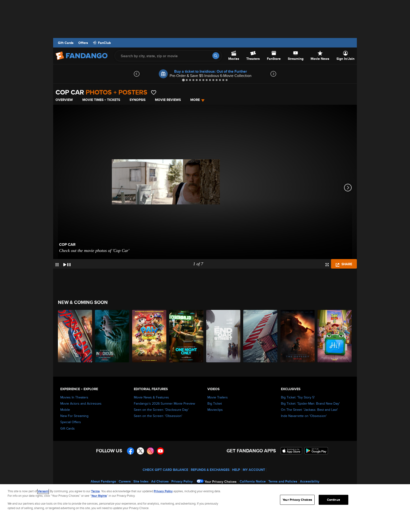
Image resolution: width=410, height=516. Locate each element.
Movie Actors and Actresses (81, 403)
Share (346, 264)
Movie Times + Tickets (101, 99)
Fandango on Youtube (160, 450)
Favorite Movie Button (153, 92)
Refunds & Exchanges (210, 469)
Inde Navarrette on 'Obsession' (304, 415)
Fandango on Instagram (150, 450)
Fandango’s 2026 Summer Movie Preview (164, 403)
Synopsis (137, 99)
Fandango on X (140, 450)
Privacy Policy (182, 481)
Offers (83, 43)
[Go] (215, 55)
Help (236, 469)
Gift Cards (66, 43)
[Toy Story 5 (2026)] (334, 336)
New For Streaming (74, 415)
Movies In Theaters (74, 397)
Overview (64, 99)
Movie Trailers (217, 397)
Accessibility (309, 481)
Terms (95, 491)
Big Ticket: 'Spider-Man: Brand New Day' (310, 403)
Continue (333, 499)
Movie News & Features (151, 397)
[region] (205, 500)
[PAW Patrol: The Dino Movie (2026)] (149, 336)
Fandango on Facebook (130, 450)
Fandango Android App (316, 450)
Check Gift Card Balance (165, 469)
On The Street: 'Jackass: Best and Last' (309, 409)
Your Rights (99, 495)
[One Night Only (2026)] (186, 336)
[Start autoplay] (66, 264)
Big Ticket (214, 403)
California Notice (253, 481)
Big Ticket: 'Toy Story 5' (298, 397)
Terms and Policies (282, 481)
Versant (43, 491)
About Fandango (103, 481)
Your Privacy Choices (221, 481)
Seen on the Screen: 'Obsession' (158, 415)
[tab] (183, 80)
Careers (125, 481)
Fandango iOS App (291, 450)
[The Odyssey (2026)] (297, 336)
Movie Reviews (168, 99)
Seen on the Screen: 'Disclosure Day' (161, 409)
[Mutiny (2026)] (260, 336)
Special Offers (70, 422)
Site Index (141, 481)
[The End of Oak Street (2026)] (223, 336)
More (195, 99)
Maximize (327, 264)
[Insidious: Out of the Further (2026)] (112, 336)
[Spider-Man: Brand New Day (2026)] (75, 336)
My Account (254, 469)
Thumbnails (57, 264)
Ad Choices (160, 481)
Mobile (65, 409)
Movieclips (215, 409)
